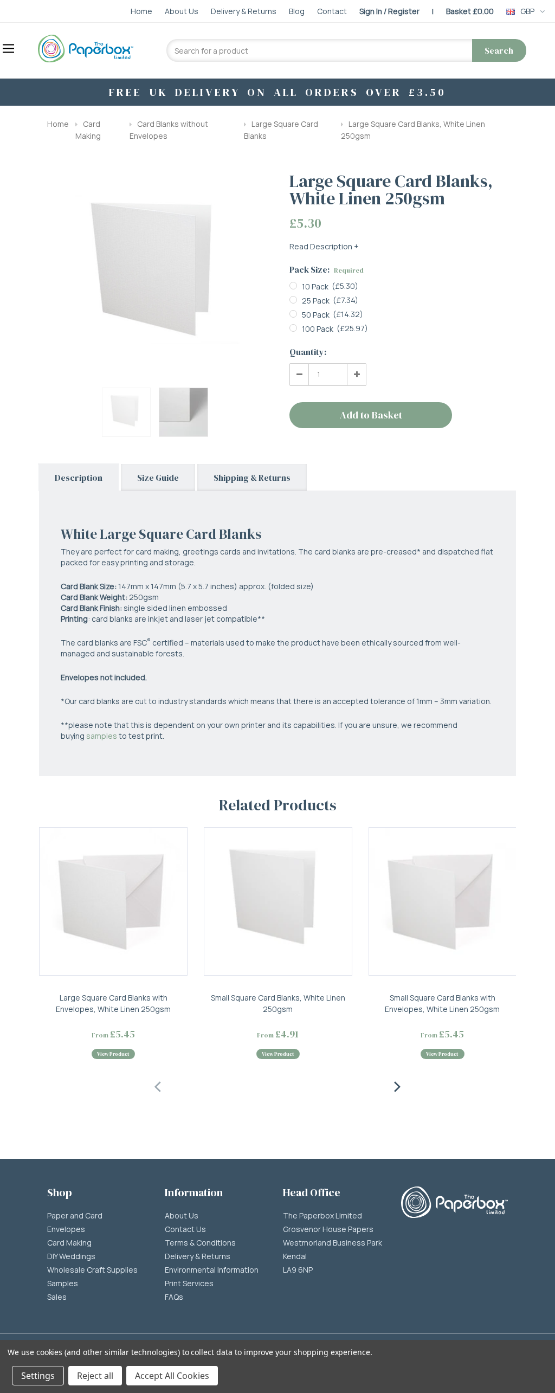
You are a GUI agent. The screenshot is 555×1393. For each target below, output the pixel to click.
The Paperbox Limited (322, 1216)
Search (499, 50)
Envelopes (66, 1229)
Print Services (189, 1283)
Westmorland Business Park (332, 1243)
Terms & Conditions (200, 1243)
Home (58, 124)
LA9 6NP (298, 1270)
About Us (181, 1216)
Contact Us (185, 1229)
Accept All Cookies (172, 1376)
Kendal (295, 1256)
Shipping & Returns (252, 477)
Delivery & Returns (197, 1256)
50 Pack (316, 314)
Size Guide (158, 477)
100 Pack (317, 329)
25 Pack (316, 300)
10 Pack (315, 286)
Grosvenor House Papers (328, 1229)
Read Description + (324, 246)
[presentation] (158, 1085)
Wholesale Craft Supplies (92, 1270)
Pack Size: (326, 269)
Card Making (69, 1243)
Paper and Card (74, 1216)
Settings (38, 1376)
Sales (57, 1297)
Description (78, 477)
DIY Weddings (71, 1256)
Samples (62, 1283)
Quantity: (307, 352)
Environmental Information (212, 1270)
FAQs (174, 1297)
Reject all (95, 1376)
